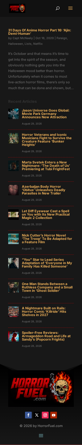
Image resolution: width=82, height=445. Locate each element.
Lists (28, 43)
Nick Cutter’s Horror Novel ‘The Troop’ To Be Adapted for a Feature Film (47, 238)
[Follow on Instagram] (45, 415)
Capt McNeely (23, 38)
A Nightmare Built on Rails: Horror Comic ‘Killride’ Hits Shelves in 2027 (44, 311)
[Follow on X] (36, 415)
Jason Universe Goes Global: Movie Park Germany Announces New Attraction (45, 113)
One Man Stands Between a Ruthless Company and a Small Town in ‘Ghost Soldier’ (47, 287)
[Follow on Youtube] (53, 415)
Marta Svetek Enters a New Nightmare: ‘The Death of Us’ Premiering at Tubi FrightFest (46, 165)
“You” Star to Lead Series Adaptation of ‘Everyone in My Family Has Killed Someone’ (47, 262)
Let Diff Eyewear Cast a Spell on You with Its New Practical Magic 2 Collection (46, 214)
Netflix (38, 43)
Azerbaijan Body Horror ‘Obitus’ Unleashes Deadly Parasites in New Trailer (43, 189)
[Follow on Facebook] (28, 415)
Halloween (15, 43)
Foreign (62, 38)
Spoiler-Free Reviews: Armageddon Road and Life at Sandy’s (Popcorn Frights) (46, 336)
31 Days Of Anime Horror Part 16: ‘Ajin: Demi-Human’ (39, 32)
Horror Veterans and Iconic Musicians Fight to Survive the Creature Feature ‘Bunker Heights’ (47, 139)
